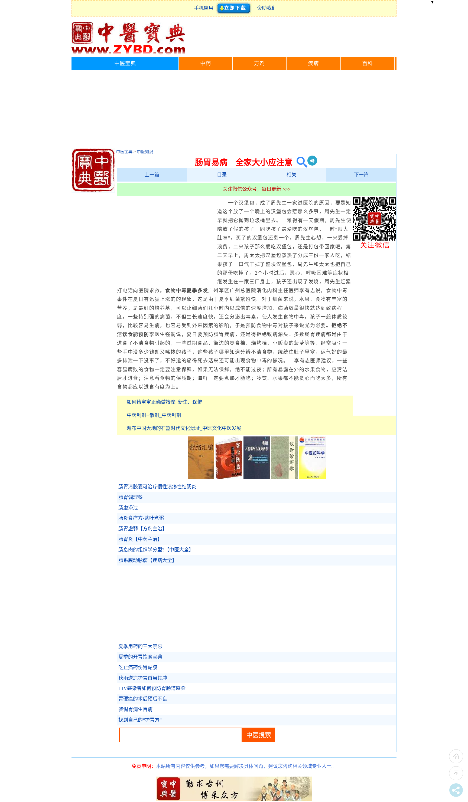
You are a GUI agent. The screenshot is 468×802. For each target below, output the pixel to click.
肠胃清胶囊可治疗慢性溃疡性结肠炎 (157, 486)
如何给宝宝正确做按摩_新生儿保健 (164, 402)
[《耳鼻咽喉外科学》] (256, 477)
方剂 (259, 63)
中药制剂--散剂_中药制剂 (154, 415)
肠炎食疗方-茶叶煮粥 (141, 518)
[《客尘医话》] (229, 477)
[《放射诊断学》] (284, 477)
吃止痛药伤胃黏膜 (137, 667)
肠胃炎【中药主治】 (140, 539)
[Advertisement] (234, 111)
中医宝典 (125, 63)
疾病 (313, 63)
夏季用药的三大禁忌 (140, 646)
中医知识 (145, 152)
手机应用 (205, 8)
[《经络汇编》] (201, 477)
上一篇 (152, 175)
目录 (222, 175)
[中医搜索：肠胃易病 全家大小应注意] (299, 162)
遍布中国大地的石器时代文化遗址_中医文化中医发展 (184, 428)
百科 (367, 63)
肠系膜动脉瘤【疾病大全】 (147, 560)
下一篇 (361, 175)
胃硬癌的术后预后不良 (142, 699)
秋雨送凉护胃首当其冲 (142, 678)
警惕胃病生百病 (135, 709)
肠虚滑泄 (128, 508)
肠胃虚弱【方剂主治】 (142, 528)
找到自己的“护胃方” (140, 720)
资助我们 (267, 8)
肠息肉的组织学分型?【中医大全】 (156, 550)
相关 (291, 175)
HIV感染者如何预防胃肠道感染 (152, 688)
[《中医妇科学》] (312, 477)
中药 (205, 63)
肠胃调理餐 (130, 497)
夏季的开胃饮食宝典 (140, 657)
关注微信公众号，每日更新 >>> (257, 189)
